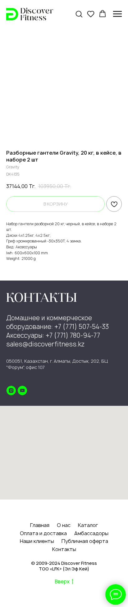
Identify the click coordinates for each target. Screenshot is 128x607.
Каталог (88, 525)
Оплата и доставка (43, 533)
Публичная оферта (85, 541)
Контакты (64, 549)
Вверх (62, 581)
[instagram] (11, 390)
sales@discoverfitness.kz (45, 344)
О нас (64, 525)
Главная (39, 525)
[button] (79, 13)
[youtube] (22, 390)
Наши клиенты (37, 541)
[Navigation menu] (117, 14)
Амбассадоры (91, 533)
